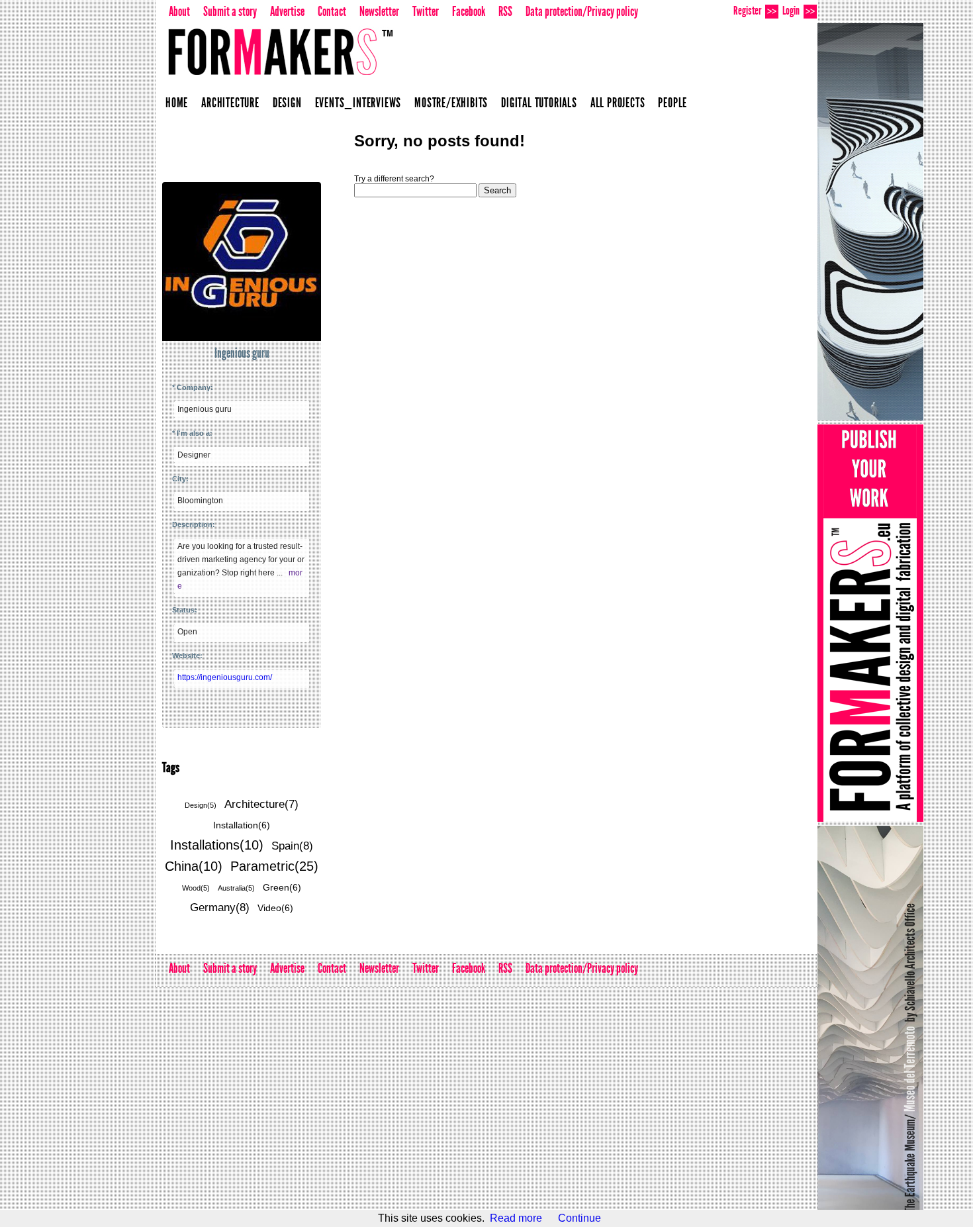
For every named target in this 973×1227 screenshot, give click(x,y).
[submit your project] (870, 623)
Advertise (287, 11)
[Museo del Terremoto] (870, 1024)
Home (176, 103)
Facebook (468, 11)
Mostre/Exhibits (451, 103)
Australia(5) (236, 888)
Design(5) (200, 805)
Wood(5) (196, 888)
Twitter (425, 11)
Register (754, 10)
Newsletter (379, 11)
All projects (617, 103)
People (672, 103)
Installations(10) (216, 845)
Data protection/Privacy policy (582, 11)
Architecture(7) (261, 804)
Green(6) (282, 887)
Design (287, 103)
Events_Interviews (358, 103)
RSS (505, 11)
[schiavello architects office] (870, 221)
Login (798, 10)
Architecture (230, 103)
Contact (332, 11)
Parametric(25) (274, 866)
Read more (516, 1218)
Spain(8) (292, 846)
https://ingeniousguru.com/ (224, 677)
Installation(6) (241, 825)
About (179, 11)
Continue (579, 1218)
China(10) (193, 866)
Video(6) (275, 908)
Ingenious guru (241, 353)
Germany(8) (220, 907)
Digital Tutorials (539, 103)
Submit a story (230, 11)
